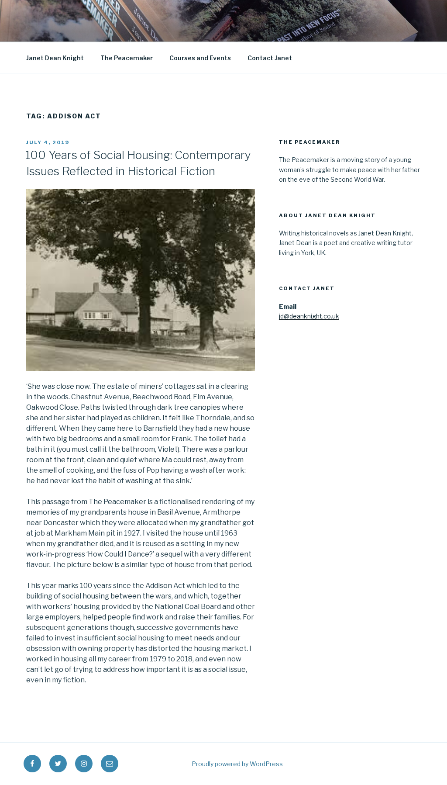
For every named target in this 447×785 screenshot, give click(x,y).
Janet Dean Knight (55, 58)
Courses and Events (200, 58)
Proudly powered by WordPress (237, 764)
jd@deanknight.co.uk (309, 316)
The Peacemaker (126, 58)
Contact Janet (270, 58)
